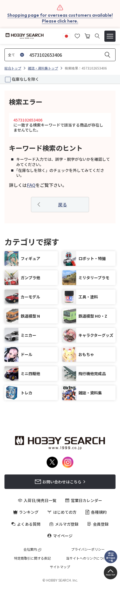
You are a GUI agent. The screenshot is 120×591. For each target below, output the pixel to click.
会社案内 (30, 549)
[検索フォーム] (97, 36)
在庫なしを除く (25, 78)
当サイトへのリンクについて (88, 558)
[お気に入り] (77, 35)
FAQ (31, 185)
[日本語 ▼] (66, 35)
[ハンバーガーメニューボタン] (110, 36)
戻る (62, 204)
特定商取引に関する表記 (32, 558)
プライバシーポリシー (88, 549)
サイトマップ (60, 567)
